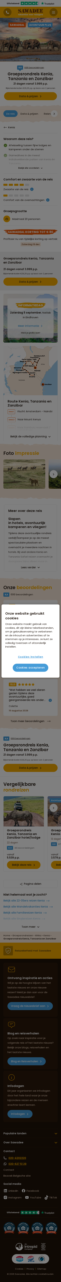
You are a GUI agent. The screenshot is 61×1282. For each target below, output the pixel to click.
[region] (30, 641)
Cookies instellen (30, 657)
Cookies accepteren (30, 667)
